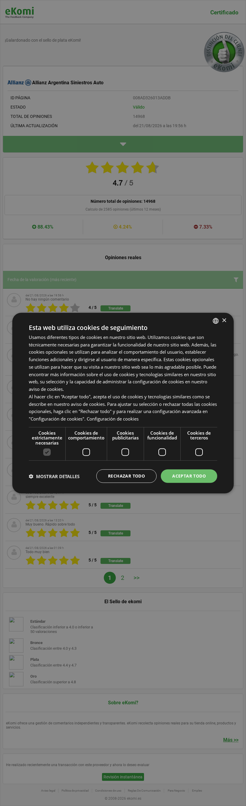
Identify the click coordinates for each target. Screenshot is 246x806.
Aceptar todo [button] (189, 476)
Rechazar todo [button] (126, 476)
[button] (54, 476)
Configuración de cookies (113, 419)
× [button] (224, 320)
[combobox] (216, 321)
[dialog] (123, 403)
